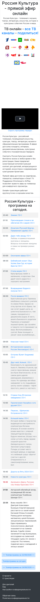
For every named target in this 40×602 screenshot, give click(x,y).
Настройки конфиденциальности (16, 589)
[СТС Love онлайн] (13, 47)
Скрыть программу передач (20, 130)
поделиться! (28, 33)
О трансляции (8, 578)
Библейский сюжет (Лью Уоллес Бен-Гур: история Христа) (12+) (21, 263)
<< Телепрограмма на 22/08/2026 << (18, 555)
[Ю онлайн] (17, 63)
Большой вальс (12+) (20, 418)
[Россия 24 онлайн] (26, 55)
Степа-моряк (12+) (19, 271)
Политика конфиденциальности (15, 598)
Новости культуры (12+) (21, 477)
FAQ (4, 587)
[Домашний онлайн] (26, 47)
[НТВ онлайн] (20, 40)
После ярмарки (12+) (20, 296)
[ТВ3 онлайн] (7, 55)
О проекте (6, 576)
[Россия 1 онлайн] (13, 40)
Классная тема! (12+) (19, 342)
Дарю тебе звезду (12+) (21, 236)
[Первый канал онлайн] (7, 40)
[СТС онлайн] (33, 40)
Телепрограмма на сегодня (14, 561)
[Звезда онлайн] (20, 55)
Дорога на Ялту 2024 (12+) (22, 472)
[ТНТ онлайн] (26, 40)
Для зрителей (8, 584)
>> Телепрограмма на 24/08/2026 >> (18, 567)
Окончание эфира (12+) (21, 256)
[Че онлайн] (13, 55)
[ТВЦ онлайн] (20, 47)
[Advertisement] (20, 87)
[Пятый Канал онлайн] (7, 47)
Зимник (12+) (16, 215)
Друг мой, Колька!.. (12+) (21, 362)
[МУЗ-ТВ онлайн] (33, 55)
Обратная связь (9, 595)
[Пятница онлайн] (23, 63)
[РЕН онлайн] (33, 47)
